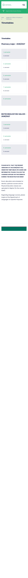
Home (2, 18)
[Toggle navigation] (23, 4)
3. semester (7, 136)
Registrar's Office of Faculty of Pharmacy (14, 18)
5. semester (7, 148)
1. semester (6, 52)
